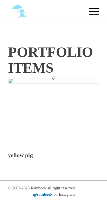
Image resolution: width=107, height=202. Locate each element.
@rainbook (43, 194)
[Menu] (91, 11)
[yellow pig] (53, 82)
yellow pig (20, 155)
